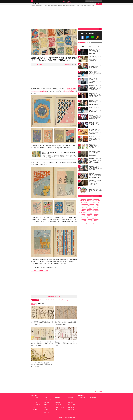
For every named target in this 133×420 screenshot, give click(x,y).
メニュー (32, 1)
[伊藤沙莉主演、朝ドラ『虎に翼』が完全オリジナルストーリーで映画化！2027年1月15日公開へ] (83, 81)
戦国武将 (96, 203)
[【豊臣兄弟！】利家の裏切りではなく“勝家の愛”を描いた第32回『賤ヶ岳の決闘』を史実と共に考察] (83, 168)
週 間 (90, 46)
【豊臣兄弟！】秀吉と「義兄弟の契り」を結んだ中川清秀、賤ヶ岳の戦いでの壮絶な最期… (95, 138)
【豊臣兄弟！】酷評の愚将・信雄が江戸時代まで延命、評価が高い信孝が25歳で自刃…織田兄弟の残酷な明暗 (95, 102)
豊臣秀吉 (97, 215)
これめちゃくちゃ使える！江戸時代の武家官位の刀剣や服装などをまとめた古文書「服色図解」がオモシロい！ (42, 343)
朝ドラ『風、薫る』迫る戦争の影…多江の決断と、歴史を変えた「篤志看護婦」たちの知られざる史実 (95, 58)
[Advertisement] (54, 18)
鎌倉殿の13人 (90, 223)
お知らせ (58, 400)
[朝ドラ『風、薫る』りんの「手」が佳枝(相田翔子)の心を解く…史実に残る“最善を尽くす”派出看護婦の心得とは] (83, 176)
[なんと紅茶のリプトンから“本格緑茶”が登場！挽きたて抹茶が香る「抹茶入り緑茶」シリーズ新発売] (83, 147)
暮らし (34, 412)
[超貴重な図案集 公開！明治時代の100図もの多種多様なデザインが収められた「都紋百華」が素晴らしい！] (54, 42)
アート (45, 5)
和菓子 (45, 407)
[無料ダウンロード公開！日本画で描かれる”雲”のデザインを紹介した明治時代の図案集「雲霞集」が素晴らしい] (66, 313)
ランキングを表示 (90, 196)
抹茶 (94, 213)
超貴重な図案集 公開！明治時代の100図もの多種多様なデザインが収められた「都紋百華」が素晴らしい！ (74, 5)
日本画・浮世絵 (50, 5)
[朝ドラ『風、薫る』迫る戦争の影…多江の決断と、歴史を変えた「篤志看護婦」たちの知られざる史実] (83, 59)
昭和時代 (84, 220)
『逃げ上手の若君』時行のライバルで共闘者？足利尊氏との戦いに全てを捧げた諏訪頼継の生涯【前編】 (95, 73)
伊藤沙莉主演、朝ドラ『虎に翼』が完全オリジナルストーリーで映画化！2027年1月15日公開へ (95, 80)
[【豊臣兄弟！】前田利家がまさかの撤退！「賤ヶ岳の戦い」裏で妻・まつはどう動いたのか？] (83, 125)
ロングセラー (85, 205)
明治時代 (59, 299)
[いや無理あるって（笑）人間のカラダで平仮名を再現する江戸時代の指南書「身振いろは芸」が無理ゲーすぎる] (42, 313)
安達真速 (54, 299)
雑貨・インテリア (36, 404)
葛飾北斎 (97, 220)
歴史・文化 (46, 412)
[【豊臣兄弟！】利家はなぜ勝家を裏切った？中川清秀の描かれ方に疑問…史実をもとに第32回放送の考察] (83, 88)
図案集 (48, 299)
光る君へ (90, 220)
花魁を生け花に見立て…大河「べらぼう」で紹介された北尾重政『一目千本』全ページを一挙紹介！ (66, 343)
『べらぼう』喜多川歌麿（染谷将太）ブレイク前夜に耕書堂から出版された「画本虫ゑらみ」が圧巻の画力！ (42, 364)
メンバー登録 (98, 3)
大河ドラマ (96, 200)
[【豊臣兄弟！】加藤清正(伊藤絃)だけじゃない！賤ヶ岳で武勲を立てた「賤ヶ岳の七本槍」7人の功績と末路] (83, 161)
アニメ (90, 203)
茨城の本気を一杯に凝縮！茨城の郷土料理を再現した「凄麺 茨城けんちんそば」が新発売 (95, 189)
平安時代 (85, 203)
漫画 (93, 208)
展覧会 (91, 218)
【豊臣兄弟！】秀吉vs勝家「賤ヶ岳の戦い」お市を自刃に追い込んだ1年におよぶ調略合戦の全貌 (95, 51)
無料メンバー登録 (71, 404)
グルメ (34, 407)
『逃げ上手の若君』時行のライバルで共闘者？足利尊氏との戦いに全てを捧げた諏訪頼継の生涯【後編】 (95, 109)
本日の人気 (58, 409)
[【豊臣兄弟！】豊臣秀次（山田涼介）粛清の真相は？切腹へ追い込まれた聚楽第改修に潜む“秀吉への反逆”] (83, 117)
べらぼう (90, 210)
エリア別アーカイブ (60, 407)
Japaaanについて (71, 400)
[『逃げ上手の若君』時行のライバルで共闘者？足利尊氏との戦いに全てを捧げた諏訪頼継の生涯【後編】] (83, 110)
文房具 (84, 215)
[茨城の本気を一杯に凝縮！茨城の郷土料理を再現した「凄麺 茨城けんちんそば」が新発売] (83, 190)
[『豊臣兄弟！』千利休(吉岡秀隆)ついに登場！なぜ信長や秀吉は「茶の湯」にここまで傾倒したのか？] (83, 183)
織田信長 (96, 210)
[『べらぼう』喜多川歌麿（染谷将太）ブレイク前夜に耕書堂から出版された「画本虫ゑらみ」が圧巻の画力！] (42, 355)
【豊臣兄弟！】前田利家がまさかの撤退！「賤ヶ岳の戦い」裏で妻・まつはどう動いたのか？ (95, 124)
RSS (97, 37)
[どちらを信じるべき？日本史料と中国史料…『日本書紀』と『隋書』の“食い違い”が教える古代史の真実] (83, 96)
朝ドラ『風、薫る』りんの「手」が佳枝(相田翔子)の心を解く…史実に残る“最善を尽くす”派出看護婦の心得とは (95, 176)
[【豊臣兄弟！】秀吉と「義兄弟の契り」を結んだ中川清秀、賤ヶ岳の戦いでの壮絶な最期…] (83, 139)
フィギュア (85, 218)
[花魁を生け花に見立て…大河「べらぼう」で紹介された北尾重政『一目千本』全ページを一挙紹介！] (66, 334)
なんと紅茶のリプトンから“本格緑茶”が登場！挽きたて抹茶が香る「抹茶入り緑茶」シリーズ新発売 (95, 146)
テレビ (84, 210)
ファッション (35, 402)
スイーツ (92, 205)
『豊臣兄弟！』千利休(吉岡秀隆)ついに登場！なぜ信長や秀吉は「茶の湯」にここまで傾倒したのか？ (95, 182)
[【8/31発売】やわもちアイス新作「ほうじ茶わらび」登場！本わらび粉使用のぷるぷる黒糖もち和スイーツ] (83, 132)
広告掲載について (59, 402)
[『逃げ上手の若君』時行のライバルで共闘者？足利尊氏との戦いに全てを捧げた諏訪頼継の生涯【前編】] (83, 74)
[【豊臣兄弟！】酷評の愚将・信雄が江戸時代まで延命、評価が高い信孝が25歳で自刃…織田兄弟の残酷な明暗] (83, 103)
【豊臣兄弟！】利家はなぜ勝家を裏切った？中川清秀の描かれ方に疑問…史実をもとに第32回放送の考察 (95, 87)
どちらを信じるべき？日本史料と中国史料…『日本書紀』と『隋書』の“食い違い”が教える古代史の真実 (95, 95)
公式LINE (92, 37)
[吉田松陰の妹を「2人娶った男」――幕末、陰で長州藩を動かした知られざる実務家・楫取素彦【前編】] (83, 154)
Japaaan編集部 (68, 64)
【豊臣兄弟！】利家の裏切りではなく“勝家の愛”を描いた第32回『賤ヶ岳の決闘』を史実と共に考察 (95, 168)
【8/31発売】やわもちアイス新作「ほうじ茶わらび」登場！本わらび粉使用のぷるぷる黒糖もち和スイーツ (95, 131)
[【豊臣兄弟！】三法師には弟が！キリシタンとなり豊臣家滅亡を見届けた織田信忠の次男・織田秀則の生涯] (83, 66)
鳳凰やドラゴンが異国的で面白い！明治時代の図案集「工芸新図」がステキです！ (58, 153)
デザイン (43, 299)
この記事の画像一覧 (55, 297)
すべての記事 (35, 397)
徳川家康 (88, 213)
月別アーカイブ (71, 407)
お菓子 (83, 208)
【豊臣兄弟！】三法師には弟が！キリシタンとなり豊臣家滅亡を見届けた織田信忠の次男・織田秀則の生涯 (95, 65)
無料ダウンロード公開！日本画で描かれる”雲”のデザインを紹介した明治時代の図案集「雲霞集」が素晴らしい (65, 322)
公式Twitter (87, 37)
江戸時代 (84, 200)
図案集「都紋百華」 (69, 91)
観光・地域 (35, 409)
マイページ (58, 404)
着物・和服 (46, 402)
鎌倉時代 (97, 218)
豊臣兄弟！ (90, 215)
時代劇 (97, 208)
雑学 (98, 205)
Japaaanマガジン (39, 5)
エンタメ (46, 409)
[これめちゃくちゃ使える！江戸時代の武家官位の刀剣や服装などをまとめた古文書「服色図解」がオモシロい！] (42, 334)
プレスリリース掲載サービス (89, 29)
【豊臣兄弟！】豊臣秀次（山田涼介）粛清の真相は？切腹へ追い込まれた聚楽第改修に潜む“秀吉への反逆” (95, 116)
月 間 (98, 46)
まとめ (45, 397)
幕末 (88, 208)
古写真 (34, 414)
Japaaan (66, 1)
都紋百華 (65, 299)
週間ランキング (71, 409)
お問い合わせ (70, 402)
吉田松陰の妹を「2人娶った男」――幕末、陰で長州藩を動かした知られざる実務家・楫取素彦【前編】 (95, 153)
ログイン (93, 3)
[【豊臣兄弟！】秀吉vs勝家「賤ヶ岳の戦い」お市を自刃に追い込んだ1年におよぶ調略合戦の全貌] (83, 52)
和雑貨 (45, 404)
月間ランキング (59, 412)
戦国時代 (90, 200)
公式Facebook (82, 37)
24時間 (82, 46)
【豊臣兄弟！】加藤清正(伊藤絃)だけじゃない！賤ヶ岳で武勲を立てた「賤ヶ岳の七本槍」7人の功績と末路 (95, 160)
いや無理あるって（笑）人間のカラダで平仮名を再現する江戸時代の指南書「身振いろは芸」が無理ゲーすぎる (42, 322)
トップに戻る (99, 391)
